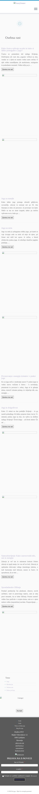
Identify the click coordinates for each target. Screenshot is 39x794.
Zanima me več (7, 69)
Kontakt (19, 711)
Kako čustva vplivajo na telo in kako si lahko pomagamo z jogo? (17, 49)
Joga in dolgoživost (9, 408)
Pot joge (14, 791)
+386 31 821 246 (19, 743)
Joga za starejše (7, 198)
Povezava (33, 776)
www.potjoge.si (19, 748)
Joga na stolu (6, 228)
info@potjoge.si (19, 745)
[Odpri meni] (35, 9)
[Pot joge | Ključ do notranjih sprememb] (19, 3)
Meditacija (9, 684)
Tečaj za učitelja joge (20, 725)
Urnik (19, 720)
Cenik (19, 723)
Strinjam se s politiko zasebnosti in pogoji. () (20, 776)
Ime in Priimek (19, 762)
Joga (7, 681)
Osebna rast (9, 687)
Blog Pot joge (19, 728)
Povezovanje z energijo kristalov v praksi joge (18, 377)
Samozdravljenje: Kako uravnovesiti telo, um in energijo (18, 557)
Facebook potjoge (19, 750)
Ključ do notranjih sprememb (24, 791)
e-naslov (19, 769)
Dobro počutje (10, 690)
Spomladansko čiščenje (11, 587)
